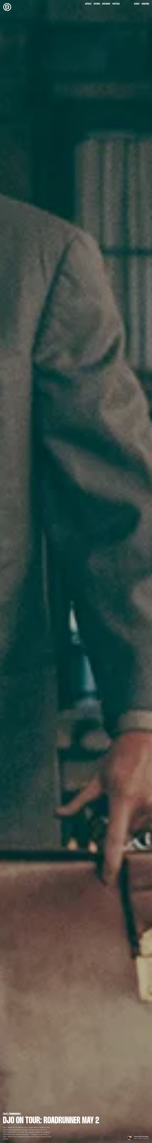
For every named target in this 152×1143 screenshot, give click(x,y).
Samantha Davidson (141, 1136)
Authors (97, 4)
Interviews (106, 4)
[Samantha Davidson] (130, 1137)
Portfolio (116, 4)
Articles (88, 4)
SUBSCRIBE (145, 4)
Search (136, 4)
